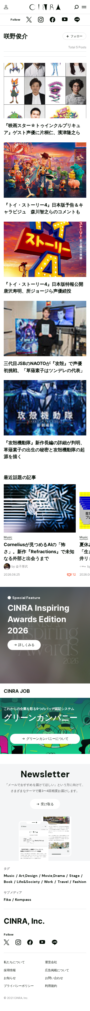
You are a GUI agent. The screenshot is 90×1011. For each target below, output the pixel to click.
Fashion (79, 881)
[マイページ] (6, 7)
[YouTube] (65, 20)
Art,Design (28, 875)
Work (48, 881)
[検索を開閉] (76, 7)
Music (9, 875)
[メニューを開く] (84, 7)
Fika (7, 899)
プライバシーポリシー (19, 986)
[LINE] (77, 20)
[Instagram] (41, 20)
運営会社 (51, 962)
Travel (63, 881)
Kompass (23, 899)
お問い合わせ (54, 978)
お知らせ (10, 978)
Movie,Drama (53, 875)
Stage (74, 875)
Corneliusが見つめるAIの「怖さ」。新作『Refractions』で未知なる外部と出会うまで (39, 551)
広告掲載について (57, 970)
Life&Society (28, 881)
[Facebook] (52, 20)
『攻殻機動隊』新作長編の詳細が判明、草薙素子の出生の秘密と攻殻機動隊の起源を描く (44, 449)
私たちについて (14, 962)
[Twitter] (29, 20)
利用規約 (51, 986)
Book (8, 881)
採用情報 (10, 970)
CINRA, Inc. (24, 921)
